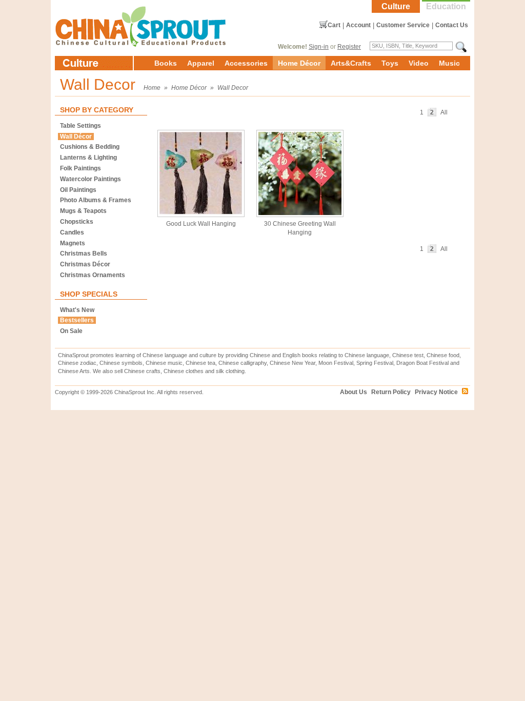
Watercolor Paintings (90, 179)
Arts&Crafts (351, 63)
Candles (72, 232)
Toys (389, 63)
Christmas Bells (83, 253)
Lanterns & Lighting (88, 157)
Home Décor (299, 63)
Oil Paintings (78, 189)
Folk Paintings (80, 168)
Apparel (200, 63)
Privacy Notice (436, 392)
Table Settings (80, 125)
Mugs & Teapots (83, 211)
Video (419, 63)
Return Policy (391, 392)
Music (449, 63)
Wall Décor (76, 136)
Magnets (72, 243)
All (444, 112)
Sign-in (319, 46)
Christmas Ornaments (92, 275)
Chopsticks (76, 221)
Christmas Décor (85, 264)
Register (349, 46)
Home (152, 87)
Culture (395, 6)
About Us (353, 392)
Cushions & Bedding (89, 146)
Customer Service (403, 25)
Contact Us (451, 25)
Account (358, 25)
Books (165, 63)
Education (446, 6)
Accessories (246, 63)
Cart (334, 25)
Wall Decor (232, 87)
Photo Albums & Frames (95, 200)
